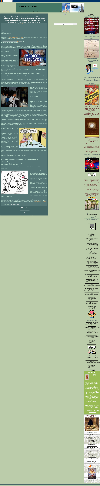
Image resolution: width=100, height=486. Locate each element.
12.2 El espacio (92, 299)
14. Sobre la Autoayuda (91, 344)
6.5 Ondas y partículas (91, 277)
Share (91, 14)
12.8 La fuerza (92, 307)
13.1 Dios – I (91, 341)
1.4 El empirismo (92, 240)
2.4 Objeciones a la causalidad (92, 248)
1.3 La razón (91, 239)
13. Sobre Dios (92, 340)
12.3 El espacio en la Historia (92, 301)
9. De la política (92, 369)
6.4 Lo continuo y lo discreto (91, 276)
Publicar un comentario (25, 210)
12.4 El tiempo (92, 302)
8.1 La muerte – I (92, 366)
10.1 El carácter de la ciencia (92, 279)
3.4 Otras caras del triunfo (92, 257)
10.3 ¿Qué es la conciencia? (91, 281)
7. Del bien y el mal (92, 329)
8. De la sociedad (91, 365)
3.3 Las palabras (92, 256)
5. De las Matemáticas (91, 261)
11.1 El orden (91, 289)
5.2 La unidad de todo (92, 263)
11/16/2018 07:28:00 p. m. (16, 204)
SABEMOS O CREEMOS (92, 214)
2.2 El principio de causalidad (92, 244)
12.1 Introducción (91, 297)
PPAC (94, 375)
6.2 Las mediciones (92, 272)
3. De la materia (92, 252)
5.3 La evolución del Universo (92, 265)
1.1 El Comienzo (92, 236)
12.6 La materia (92, 304)
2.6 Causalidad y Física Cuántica (91, 251)
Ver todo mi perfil (92, 412)
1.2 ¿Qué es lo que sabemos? (92, 238)
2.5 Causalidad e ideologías (91, 249)
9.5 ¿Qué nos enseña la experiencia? (91, 336)
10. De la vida (92, 370)
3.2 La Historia (92, 254)
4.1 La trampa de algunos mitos (92, 322)
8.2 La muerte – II (91, 367)
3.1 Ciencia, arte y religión (92, 253)
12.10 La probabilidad (92, 298)
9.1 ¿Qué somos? (91, 331)
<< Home (24, 212)
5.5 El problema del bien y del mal (92, 267)
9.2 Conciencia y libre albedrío (92, 332)
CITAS (92, 233)
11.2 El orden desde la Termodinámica (91, 290)
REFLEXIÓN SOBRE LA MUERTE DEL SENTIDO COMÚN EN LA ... (92, 447)
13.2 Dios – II (91, 342)
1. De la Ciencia (92, 235)
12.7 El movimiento (92, 306)
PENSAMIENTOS (91, 234)
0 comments (43, 204)
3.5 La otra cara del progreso (91, 258)
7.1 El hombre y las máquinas (92, 358)
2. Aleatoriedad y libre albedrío (92, 357)
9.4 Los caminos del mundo (91, 335)
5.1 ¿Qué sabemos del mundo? (92, 262)
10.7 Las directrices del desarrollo (92, 288)
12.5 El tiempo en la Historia (91, 303)
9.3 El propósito (92, 333)
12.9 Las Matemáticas (91, 308)
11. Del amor (91, 337)
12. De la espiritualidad (91, 338)
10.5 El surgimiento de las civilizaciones (92, 285)
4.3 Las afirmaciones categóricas (91, 324)
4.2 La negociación (92, 323)
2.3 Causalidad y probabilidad (92, 245)
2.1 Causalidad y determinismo (92, 243)
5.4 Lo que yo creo (92, 266)
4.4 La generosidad (92, 326)
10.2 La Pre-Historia (92, 280)
